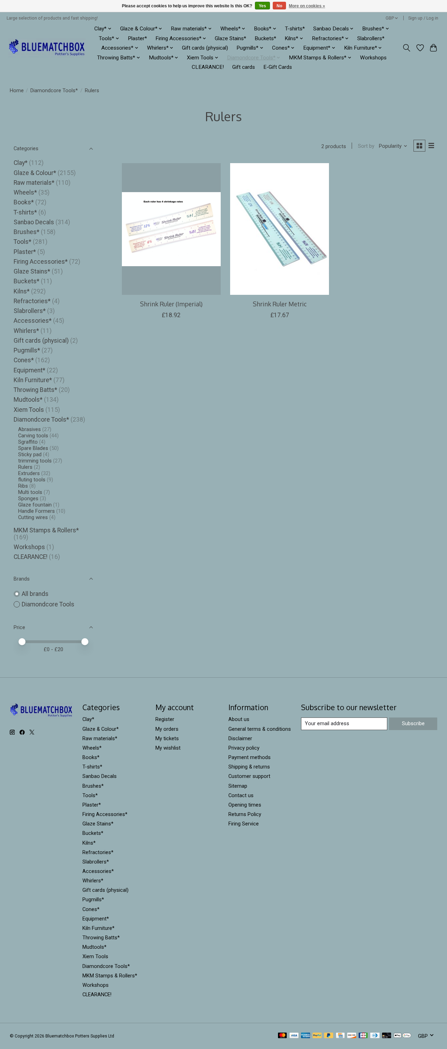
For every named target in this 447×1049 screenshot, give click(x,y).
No (279, 5)
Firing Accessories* (41, 261)
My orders (166, 729)
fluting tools (31, 479)
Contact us (241, 795)
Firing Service (243, 824)
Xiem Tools (29, 409)
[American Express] (305, 1036)
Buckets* (265, 38)
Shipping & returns (249, 767)
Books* (24, 202)
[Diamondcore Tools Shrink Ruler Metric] (279, 228)
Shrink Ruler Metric (280, 304)
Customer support (249, 776)
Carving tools (33, 435)
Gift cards (243, 67)
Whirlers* (26, 330)
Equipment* (29, 370)
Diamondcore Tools (48, 604)
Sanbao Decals (34, 222)
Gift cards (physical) (205, 48)
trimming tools (35, 461)
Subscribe (413, 723)
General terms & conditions (259, 729)
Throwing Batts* (35, 389)
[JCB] (363, 1036)
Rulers (25, 467)
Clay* (21, 162)
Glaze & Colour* (35, 172)
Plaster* (137, 38)
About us (238, 719)
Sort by (366, 146)
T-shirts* (295, 29)
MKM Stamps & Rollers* (46, 530)
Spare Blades (33, 448)
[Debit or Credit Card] (386, 1036)
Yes (262, 5)
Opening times (244, 805)
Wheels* (25, 192)
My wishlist (168, 748)
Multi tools (30, 492)
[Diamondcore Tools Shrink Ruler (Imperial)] (171, 228)
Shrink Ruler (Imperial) (171, 304)
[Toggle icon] (406, 48)
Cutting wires (33, 517)
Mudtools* (28, 399)
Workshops (373, 57)
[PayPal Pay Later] (328, 1036)
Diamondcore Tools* (54, 90)
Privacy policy (243, 748)
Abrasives (29, 429)
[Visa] (294, 1036)
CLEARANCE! (208, 67)
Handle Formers (36, 511)
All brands (35, 593)
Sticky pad (30, 454)
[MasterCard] (282, 1036)
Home (17, 90)
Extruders (29, 473)
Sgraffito (28, 442)
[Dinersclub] (374, 1036)
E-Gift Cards (277, 67)
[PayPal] (317, 1036)
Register (164, 719)
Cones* (24, 360)
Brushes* (26, 231)
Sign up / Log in (423, 18)
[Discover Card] (351, 1036)
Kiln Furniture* (33, 380)
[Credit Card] (340, 1036)
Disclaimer (240, 738)
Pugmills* (27, 350)
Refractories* (32, 301)
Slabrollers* (370, 38)
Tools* (22, 241)
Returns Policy (244, 814)
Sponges (28, 498)
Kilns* (22, 291)
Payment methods (249, 757)
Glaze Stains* (230, 38)
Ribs (23, 486)
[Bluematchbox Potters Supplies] (47, 48)
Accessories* (33, 320)
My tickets (167, 738)
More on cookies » (307, 5)
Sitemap (237, 786)
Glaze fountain (35, 505)
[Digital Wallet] (402, 1036)
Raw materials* (34, 182)
